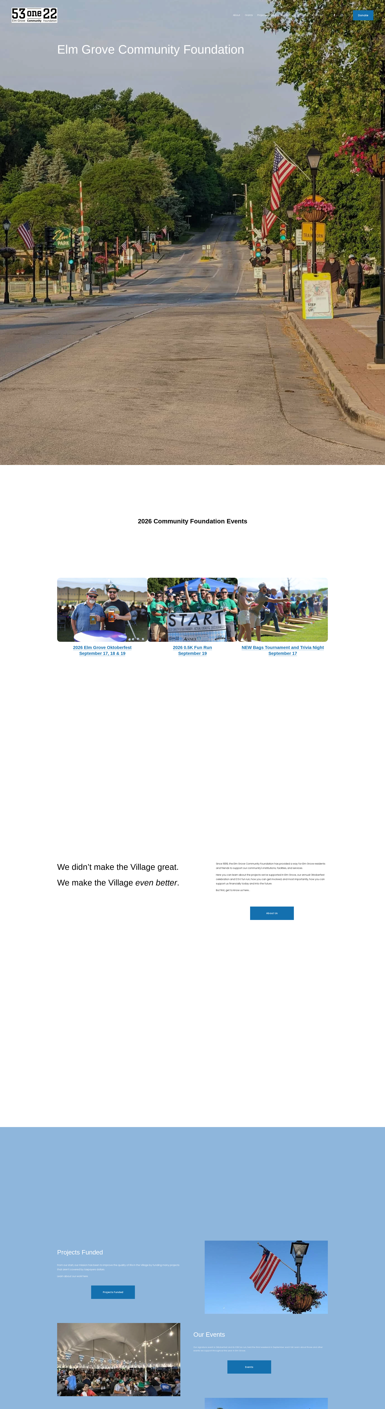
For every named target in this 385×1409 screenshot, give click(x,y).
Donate (363, 15)
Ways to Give (301, 15)
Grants (249, 15)
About (236, 15)
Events (249, 1367)
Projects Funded (266, 15)
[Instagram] (341, 15)
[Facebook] (334, 15)
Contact (318, 15)
